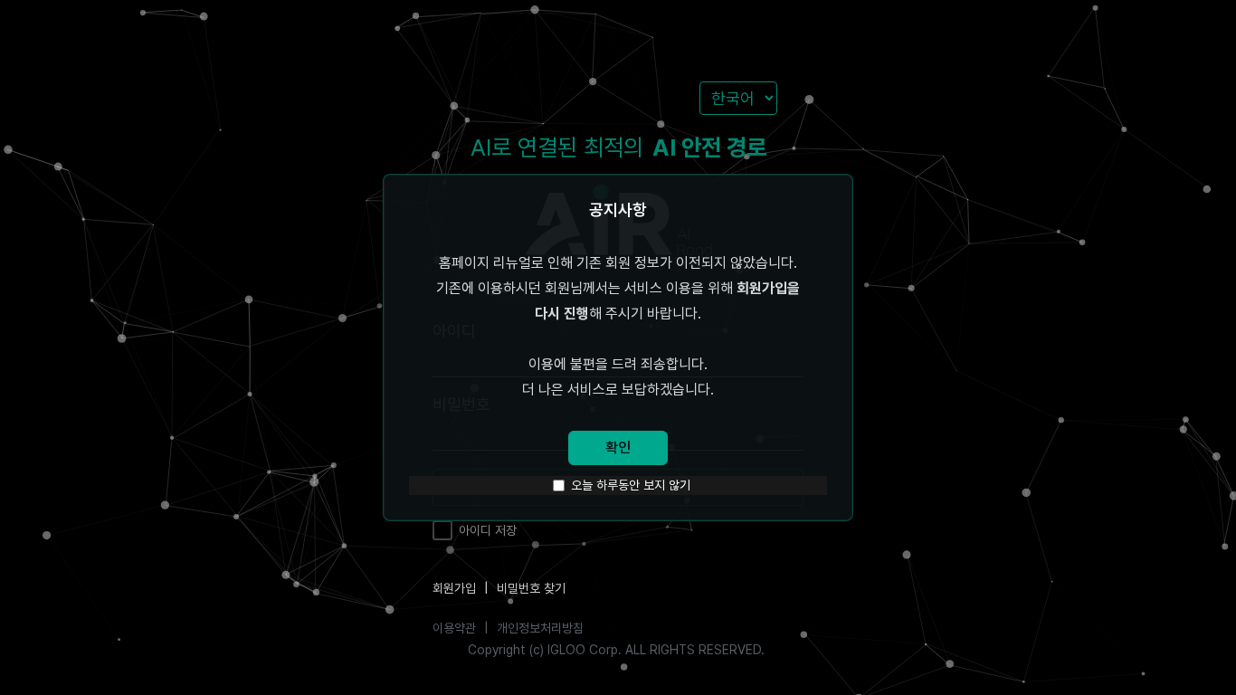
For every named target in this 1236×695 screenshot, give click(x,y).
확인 (618, 447)
